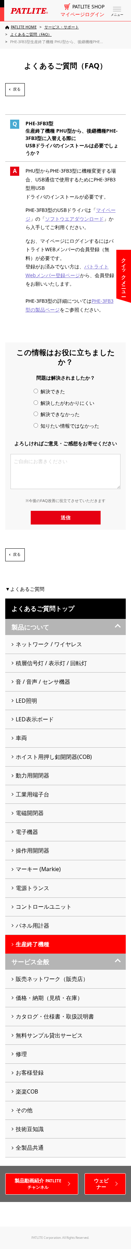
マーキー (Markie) (38, 869)
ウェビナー (101, 1183)
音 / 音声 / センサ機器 (43, 682)
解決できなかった (59, 414)
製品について (30, 627)
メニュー (117, 15)
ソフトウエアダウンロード (74, 218)
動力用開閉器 (32, 775)
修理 (21, 1054)
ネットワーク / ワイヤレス (49, 644)
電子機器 (27, 832)
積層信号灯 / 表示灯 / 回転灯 (51, 663)
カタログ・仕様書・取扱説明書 (55, 1016)
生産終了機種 (32, 944)
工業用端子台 (32, 794)
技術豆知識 (30, 1129)
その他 (24, 1110)
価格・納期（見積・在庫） (49, 998)
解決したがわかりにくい (66, 403)
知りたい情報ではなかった (69, 425)
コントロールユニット (44, 906)
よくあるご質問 (27, 589)
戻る (17, 89)
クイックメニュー (124, 274)
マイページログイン (82, 14)
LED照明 (26, 700)
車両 (21, 738)
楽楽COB (27, 1091)
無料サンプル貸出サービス (49, 1035)
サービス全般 (30, 961)
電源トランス (32, 888)
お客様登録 (30, 1072)
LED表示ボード (35, 719)
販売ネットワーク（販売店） (52, 979)
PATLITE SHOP (88, 7)
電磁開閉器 (30, 813)
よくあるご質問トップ (43, 608)
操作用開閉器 (32, 850)
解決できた (52, 391)
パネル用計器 (32, 925)
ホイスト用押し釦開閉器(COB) (54, 757)
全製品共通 (30, 1147)
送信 (66, 517)
